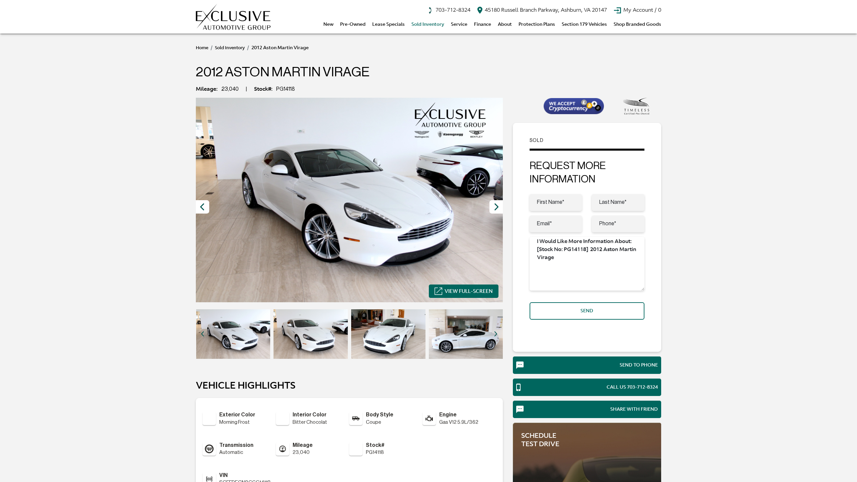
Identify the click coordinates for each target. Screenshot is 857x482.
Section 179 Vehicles (584, 24)
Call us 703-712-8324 (632, 387)
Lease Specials (388, 24)
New (328, 24)
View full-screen (469, 291)
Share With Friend (634, 409)
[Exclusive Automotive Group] (233, 16)
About (505, 24)
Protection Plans (537, 24)
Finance (482, 24)
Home (202, 48)
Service (459, 24)
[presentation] (202, 207)
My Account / (641, 9)
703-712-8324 (452, 9)
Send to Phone (639, 365)
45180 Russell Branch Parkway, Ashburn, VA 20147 (545, 9)
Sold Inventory (427, 24)
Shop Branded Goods (637, 24)
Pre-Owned (353, 24)
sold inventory (230, 48)
